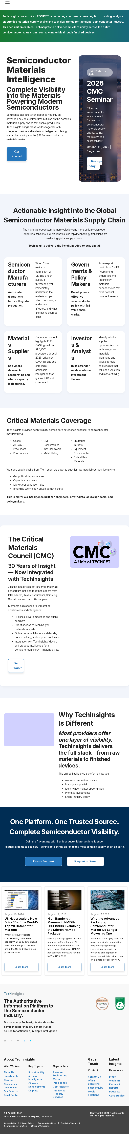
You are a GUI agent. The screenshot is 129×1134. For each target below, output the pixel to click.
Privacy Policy (27, 1123)
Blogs (112, 1076)
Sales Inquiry (95, 1087)
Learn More (21, 966)
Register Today (94, 163)
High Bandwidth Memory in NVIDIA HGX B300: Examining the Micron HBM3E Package (64, 926)
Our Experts (11, 1091)
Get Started (17, 154)
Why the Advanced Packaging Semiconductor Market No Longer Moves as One (105, 926)
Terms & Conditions (47, 1123)
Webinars (114, 1080)
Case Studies (117, 1095)
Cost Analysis (61, 1086)
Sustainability (36, 1072)
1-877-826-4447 (13, 1113)
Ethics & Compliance (41, 1126)
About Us (9, 1072)
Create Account (43, 861)
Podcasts (114, 1091)
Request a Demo (85, 861)
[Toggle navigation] (8, 3)
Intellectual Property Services (59, 1093)
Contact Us (94, 1076)
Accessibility (10, 1123)
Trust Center (11, 1095)
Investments (11, 1076)
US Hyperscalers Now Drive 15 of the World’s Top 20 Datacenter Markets (21, 924)
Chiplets (33, 1090)
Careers (8, 1080)
